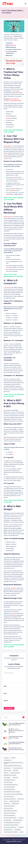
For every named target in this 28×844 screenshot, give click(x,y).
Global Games (15, 777)
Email (5, 693)
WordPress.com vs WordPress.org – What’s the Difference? (16, 730)
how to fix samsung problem (9, 787)
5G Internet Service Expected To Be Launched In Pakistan (13, 763)
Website (6, 700)
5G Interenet (6, 757)
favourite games (7, 777)
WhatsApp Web (18, 829)
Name (5, 686)
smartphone (21, 817)
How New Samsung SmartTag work (10, 784)
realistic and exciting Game (9, 806)
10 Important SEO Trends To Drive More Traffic (12, 765)
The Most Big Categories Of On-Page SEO (12, 822)
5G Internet (13, 757)
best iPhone (6, 772)
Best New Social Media (15, 772)
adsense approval (7, 768)
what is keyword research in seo (10, 827)
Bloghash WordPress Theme (14, 841)
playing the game (15, 803)
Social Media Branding (17, 820)
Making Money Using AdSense (9, 798)
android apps (15, 770)
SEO (7, 51)
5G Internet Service (7, 760)
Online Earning (7, 803)
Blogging (13, 45)
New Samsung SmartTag (14, 801)
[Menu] (25, 3)
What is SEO (21, 827)
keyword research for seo (9, 796)
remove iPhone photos (8, 808)
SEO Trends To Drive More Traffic (10, 817)
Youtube (21, 832)
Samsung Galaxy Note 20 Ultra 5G (10, 810)
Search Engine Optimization (9, 815)
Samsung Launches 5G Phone (9, 813)
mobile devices (21, 798)
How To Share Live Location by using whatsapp (13, 794)
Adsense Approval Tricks (18, 768)
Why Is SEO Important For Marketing (11, 832)
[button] (23, 717)
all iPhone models (7, 770)
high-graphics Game (8, 782)
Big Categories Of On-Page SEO (10, 775)
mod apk (5, 801)
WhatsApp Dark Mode (8, 829)
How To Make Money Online (9, 789)
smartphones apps (7, 820)
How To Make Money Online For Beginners (12, 791)
